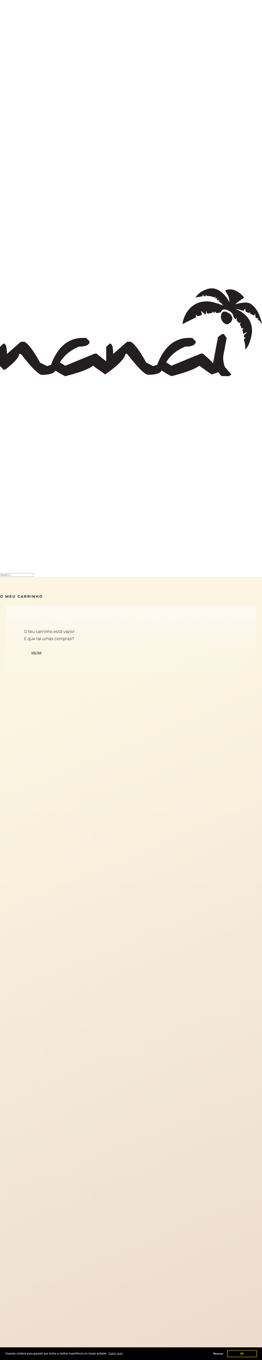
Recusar (218, 1353)
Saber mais (115, 1353)
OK (242, 1353)
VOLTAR (36, 653)
